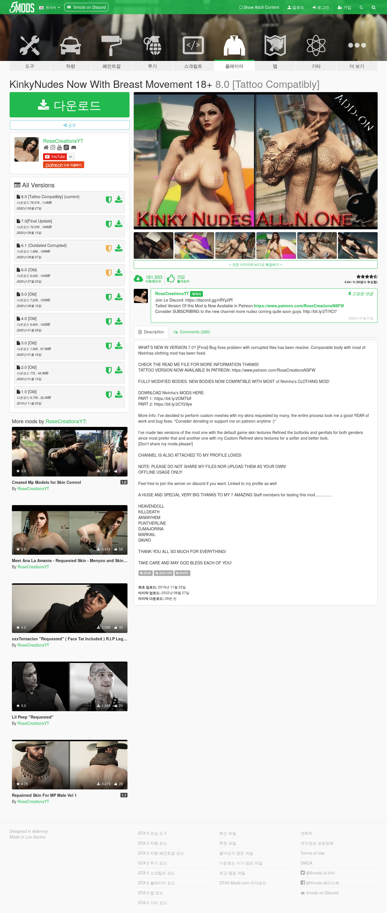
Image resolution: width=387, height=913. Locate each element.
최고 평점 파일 (232, 873)
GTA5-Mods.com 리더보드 (242, 883)
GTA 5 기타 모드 (152, 902)
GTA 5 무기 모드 (152, 863)
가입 (346, 7)
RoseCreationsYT (63, 140)
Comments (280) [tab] (194, 331)
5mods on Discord (322, 892)
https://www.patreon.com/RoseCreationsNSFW (299, 305)
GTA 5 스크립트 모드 (156, 873)
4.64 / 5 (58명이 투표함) (361, 281)
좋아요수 (183, 281)
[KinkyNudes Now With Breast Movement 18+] (256, 161)
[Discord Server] (74, 147)
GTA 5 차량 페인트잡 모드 (161, 853)
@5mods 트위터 (320, 873)
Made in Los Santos (27, 837)
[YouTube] (59, 147)
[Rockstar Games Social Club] (66, 147)
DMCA (306, 863)
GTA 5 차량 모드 (152, 843)
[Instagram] (53, 147)
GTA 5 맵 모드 (150, 892)
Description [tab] (153, 331)
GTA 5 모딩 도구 (152, 833)
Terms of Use (313, 853)
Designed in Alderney (29, 831)
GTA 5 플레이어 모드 (156, 883)
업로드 (297, 7)
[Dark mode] (361, 7)
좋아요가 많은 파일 (236, 853)
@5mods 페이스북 (322, 883)
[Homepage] (46, 147)
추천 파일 (227, 843)
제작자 (196, 294)
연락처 (306, 833)
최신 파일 (227, 833)
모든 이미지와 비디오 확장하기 (255, 264)
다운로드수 (153, 281)
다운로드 (75, 104)
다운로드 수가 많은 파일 (240, 863)
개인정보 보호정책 (317, 843)
